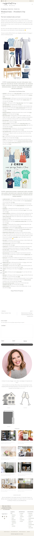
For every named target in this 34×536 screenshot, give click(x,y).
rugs (22, 275)
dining (25, 262)
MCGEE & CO (5, 219)
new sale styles (20, 102)
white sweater (25, 82)
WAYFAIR (5, 275)
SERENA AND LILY (6, 262)
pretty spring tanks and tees (14, 142)
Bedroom (14, 519)
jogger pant (3, 83)
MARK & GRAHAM (6, 213)
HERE (19, 276)
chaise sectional (27, 279)
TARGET (4, 268)
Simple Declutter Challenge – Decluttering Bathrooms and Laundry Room (27, 314)
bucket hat (30, 83)
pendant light (27, 254)
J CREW (4, 139)
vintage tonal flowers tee (17, 194)
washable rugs (22, 259)
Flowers (21, 513)
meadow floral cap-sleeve (11, 191)
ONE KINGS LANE (6, 243)
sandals (3, 85)
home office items (24, 123)
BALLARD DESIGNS (7, 106)
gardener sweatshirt (17, 196)
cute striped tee (28, 200)
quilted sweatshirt (20, 205)
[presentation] (8, 435)
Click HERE (15, 237)
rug (18, 117)
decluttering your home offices (19, 125)
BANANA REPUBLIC (7, 112)
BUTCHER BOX (6, 120)
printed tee (25, 193)
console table (22, 85)
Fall (21, 518)
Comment (3, 325)
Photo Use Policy (22, 531)
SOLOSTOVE (5, 265)
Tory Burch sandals (25, 229)
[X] (4, 1)
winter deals (19, 271)
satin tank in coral (12, 193)
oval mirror (8, 85)
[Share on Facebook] (1, 266)
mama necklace (21, 83)
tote (26, 83)
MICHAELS (5, 224)
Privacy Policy (7, 531)
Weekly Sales (3, 13)
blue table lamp (28, 85)
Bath (13, 518)
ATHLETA (4, 102)
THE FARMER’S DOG (7, 131)
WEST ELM (5, 278)
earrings (15, 83)
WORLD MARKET (6, 286)
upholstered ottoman (6, 86)
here (30, 33)
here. (8, 222)
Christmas (22, 519)
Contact (28, 531)
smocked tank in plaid (22, 191)
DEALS (21, 268)
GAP (3, 136)
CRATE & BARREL (6, 123)
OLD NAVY (5, 240)
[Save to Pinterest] (1, 263)
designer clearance (8, 229)
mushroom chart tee (28, 194)
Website (25, 341)
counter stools (6, 263)
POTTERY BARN (6, 249)
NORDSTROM (5, 227)
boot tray (10, 109)
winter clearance (18, 227)
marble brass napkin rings (20, 221)
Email (13, 340)
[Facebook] (2, 1)
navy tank (19, 82)
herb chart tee (10, 83)
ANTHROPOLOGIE (6, 98)
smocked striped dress (11, 82)
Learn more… (22, 388)
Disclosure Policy (14, 531)
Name (2, 340)
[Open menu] (32, 4)
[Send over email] (1, 270)
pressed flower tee (7, 194)
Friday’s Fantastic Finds (6, 312)
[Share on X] (1, 268)
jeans (30, 82)
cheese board (20, 86)
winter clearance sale (20, 107)
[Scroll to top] (2, 533)
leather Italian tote (7, 216)
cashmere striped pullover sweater (25, 140)
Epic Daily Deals (18, 93)
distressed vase (15, 85)
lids (19, 265)
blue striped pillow (28, 86)
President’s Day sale (7, 284)
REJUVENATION (6, 252)
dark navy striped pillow (16, 88)
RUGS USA (5, 257)
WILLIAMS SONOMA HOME (8, 282)
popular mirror (26, 99)
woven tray (14, 86)
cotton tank (19, 193)
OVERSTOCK (5, 246)
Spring (21, 521)
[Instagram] (5, 1)
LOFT (4, 203)
